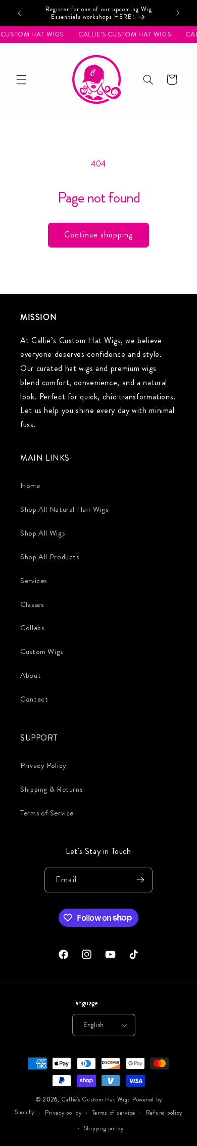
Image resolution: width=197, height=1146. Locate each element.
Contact (34, 699)
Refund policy (164, 1113)
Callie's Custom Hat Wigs (96, 1099)
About (30, 675)
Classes (31, 604)
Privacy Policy (43, 765)
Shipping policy (104, 1128)
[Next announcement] (178, 13)
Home (30, 485)
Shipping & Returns (51, 789)
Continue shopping (98, 234)
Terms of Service (47, 813)
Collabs (32, 628)
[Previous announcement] (19, 13)
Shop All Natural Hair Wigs (64, 509)
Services (33, 581)
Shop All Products (49, 557)
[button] (21, 79)
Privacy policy (63, 1113)
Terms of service (113, 1113)
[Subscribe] (140, 880)
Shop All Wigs (42, 533)
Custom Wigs (41, 651)
